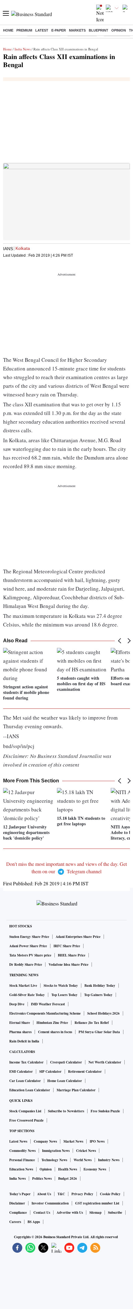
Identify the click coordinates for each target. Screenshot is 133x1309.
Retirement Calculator (85, 1071)
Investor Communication (50, 1203)
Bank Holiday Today (99, 985)
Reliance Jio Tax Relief (92, 1022)
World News (83, 1160)
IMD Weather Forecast (48, 1004)
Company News (45, 1141)
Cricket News (86, 1151)
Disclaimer (17, 1203)
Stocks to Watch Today (61, 985)
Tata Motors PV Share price (30, 955)
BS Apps (34, 1222)
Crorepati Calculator (66, 1062)
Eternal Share (19, 1022)
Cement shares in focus (55, 1032)
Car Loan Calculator (25, 1081)
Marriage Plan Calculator (76, 1090)
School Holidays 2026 (103, 1013)
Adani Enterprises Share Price (78, 937)
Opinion (118, 30)
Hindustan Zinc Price (52, 1022)
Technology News (54, 1160)
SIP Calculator (50, 1071)
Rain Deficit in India (24, 1041)
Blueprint (98, 30)
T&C (61, 1194)
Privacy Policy (82, 1194)
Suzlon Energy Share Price (29, 937)
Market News (73, 1141)
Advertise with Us (70, 1212)
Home (8, 30)
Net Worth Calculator (104, 1062)
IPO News (97, 1141)
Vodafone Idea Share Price (68, 964)
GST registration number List (97, 1203)
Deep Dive (16, 1004)
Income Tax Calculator (26, 1062)
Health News (67, 1169)
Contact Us (41, 1212)
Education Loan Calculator (29, 1090)
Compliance (18, 1212)
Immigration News (56, 1151)
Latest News (18, 1141)
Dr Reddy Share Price (25, 964)
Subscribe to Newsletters (66, 1111)
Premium (24, 30)
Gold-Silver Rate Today (27, 995)
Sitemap (95, 1212)
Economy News (95, 1169)
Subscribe (115, 1212)
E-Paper (58, 30)
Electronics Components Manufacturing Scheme (45, 1013)
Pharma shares (20, 1032)
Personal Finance (22, 1160)
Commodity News (22, 1151)
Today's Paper (20, 1194)
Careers (15, 1222)
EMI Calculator (21, 1071)
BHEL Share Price (71, 955)
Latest (41, 30)
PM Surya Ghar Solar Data (99, 1032)
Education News (21, 1169)
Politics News (42, 1178)
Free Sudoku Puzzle (105, 1111)
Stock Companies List (25, 1111)
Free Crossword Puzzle (26, 1120)
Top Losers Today (64, 995)
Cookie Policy (110, 1194)
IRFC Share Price (67, 946)
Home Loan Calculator (64, 1081)
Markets (77, 30)
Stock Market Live (23, 985)
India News (23, 49)
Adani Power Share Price (28, 946)
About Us (44, 1194)
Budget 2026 (67, 1178)
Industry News (108, 1160)
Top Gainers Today (98, 995)
